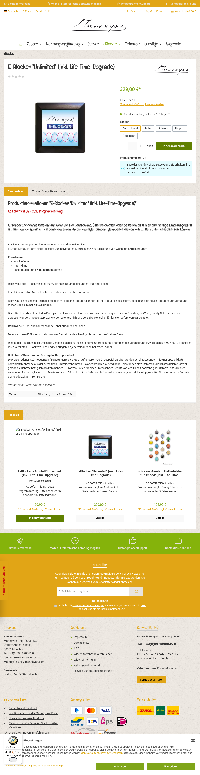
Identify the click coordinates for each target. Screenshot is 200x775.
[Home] (21, 44)
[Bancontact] (78, 721)
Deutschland (130, 128)
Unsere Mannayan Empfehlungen (29, 732)
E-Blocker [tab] (13, 415)
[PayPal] (77, 710)
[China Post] (160, 710)
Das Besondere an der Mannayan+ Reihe (33, 713)
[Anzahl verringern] (124, 146)
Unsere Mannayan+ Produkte (26, 718)
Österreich (129, 136)
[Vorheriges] (11, 474)
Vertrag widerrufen (151, 679)
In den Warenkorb (174, 146)
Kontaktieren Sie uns (183, 3)
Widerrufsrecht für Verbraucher (93, 654)
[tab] (16, 191)
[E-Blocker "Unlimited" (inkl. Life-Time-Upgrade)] (60, 127)
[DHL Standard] (145, 710)
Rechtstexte (78, 627)
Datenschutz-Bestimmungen (88, 605)
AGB (143, 605)
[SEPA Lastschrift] (93, 721)
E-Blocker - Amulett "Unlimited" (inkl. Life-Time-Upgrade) (40, 473)
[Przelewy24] (83, 732)
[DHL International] (173, 710)
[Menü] (19, 736)
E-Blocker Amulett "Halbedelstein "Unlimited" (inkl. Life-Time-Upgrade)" (160, 473)
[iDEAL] (122, 721)
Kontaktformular (167, 668)
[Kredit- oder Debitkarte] (98, 710)
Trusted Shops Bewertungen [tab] (49, 191)
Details (100, 518)
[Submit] (136, 591)
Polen (148, 128)
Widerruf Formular (85, 659)
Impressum (81, 637)
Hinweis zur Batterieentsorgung (93, 671)
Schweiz (163, 128)
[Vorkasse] (107, 732)
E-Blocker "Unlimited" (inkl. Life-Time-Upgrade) (100, 473)
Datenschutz (81, 642)
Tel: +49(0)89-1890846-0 (156, 644)
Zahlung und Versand (87, 665)
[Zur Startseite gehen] (100, 25)
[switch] (13, 759)
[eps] (108, 721)
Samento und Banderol (23, 708)
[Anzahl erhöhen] (141, 146)
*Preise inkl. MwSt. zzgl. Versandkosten (142, 104)
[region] (60, 127)
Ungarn (179, 128)
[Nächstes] (189, 474)
